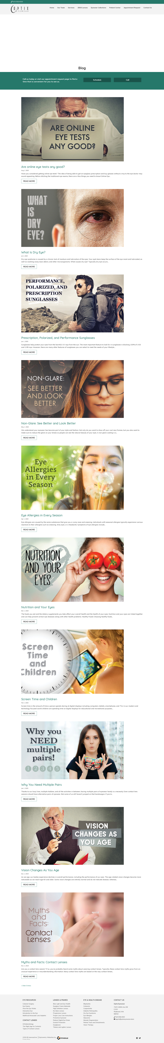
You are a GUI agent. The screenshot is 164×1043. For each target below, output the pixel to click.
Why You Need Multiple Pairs (41, 784)
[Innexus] (62, 1038)
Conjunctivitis (87, 1008)
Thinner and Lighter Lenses (62, 1027)
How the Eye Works (29, 1008)
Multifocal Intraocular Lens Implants (34, 1015)
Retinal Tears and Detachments (94, 1022)
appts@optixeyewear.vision (125, 1019)
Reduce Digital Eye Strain (61, 1020)
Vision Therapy (88, 1025)
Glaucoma (86, 1018)
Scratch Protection (59, 1022)
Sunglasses (57, 1025)
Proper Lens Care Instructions (63, 1015)
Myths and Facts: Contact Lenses (44, 962)
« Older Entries (26, 986)
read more (29, 181)
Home (52, 8)
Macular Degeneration (90, 1020)
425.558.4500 (18, 2)
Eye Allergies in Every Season (41, 515)
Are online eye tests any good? (43, 167)
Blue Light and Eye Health (61, 1004)
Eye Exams (26, 1006)
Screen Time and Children (39, 699)
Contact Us (148, 8)
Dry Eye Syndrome (89, 1013)
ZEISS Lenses (83, 8)
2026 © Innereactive (39, 1037)
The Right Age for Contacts (32, 1026)
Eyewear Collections (98, 8)
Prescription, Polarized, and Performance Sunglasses (58, 338)
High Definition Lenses (60, 1008)
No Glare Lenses (58, 1011)
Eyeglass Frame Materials (61, 1006)
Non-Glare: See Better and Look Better (48, 423)
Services (71, 8)
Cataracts (86, 1006)
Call (127, 80)
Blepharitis (86, 1004)
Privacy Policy (26, 1039)
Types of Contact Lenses (31, 1029)
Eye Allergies (87, 1015)
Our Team (61, 8)
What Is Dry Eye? (33, 252)
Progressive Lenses (59, 1013)
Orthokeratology (28, 1024)
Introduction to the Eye (30, 1013)
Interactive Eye (28, 1011)
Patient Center (115, 8)
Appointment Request (132, 8)
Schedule (97, 80)
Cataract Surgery (28, 1004)
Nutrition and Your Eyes (37, 607)
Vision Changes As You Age (40, 870)
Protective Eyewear (59, 1018)
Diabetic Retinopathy (90, 1011)
